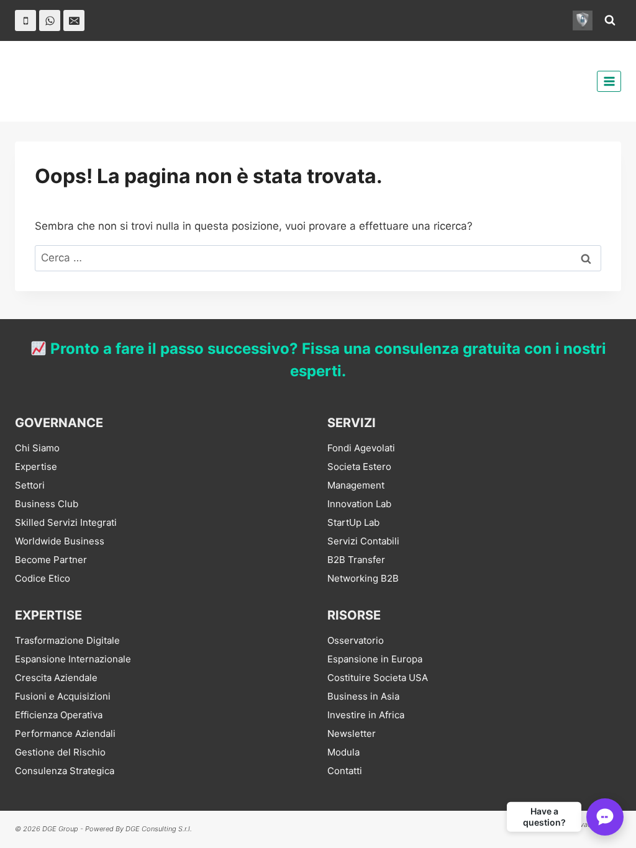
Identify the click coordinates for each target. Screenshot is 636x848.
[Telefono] (25, 20)
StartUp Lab (353, 522)
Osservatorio (355, 640)
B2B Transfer (356, 560)
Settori (30, 485)
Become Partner (51, 560)
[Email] (73, 20)
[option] (605, 837)
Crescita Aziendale (56, 677)
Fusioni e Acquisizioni (63, 696)
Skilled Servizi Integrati (66, 522)
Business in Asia (363, 696)
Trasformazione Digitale (67, 640)
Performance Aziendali (65, 733)
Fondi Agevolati (361, 448)
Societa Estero (359, 466)
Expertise (36, 466)
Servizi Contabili (363, 541)
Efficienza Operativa (58, 715)
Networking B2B (363, 578)
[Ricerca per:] (318, 257)
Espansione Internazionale (73, 659)
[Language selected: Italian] (605, 836)
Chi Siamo (37, 448)
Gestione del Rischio (60, 752)
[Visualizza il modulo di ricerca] (610, 20)
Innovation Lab (359, 504)
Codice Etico (42, 578)
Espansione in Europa (374, 659)
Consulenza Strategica (64, 771)
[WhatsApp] (49, 20)
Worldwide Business (59, 541)
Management (355, 485)
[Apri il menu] (609, 81)
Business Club (46, 504)
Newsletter (351, 733)
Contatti (344, 771)
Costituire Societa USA (377, 677)
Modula (343, 752)
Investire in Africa (365, 715)
